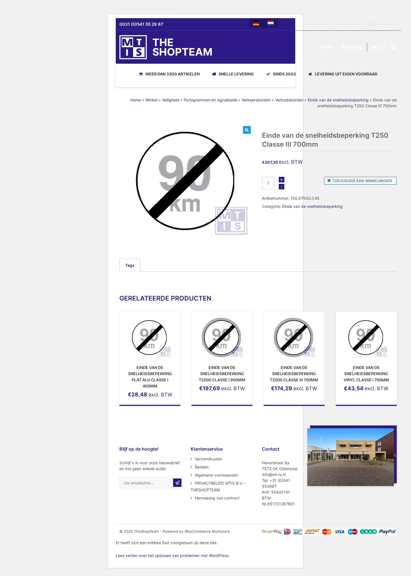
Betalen (202, 467)
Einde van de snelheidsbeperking (338, 99)
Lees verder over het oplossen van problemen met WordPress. (173, 555)
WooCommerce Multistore (207, 531)
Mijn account (385, 24)
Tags (129, 265)
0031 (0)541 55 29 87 (141, 24)
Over (325, 24)
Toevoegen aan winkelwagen (362, 180)
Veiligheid (170, 99)
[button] (247, 130)
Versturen (177, 483)
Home (310, 24)
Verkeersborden (256, 99)
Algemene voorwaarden (216, 475)
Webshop (352, 47)
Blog (339, 24)
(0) (381, 47)
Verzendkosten (208, 458)
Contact (355, 24)
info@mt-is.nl (274, 474)
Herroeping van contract (217, 498)
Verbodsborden (289, 99)
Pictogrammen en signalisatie (210, 99)
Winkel (151, 99)
